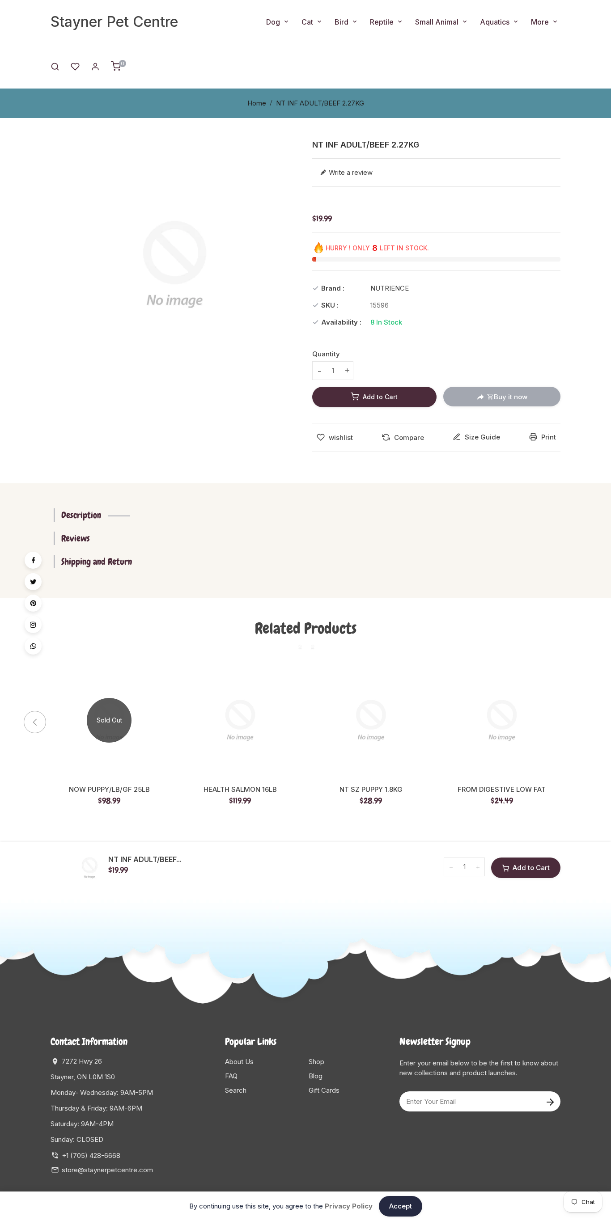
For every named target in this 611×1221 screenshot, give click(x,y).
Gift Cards (324, 1090)
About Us (239, 1061)
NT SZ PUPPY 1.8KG (371, 790)
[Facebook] (33, 560)
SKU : (330, 305)
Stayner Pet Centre (114, 21)
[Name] (550, 1101)
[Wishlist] (75, 66)
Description (81, 515)
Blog (315, 1076)
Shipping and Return (96, 561)
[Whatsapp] (33, 646)
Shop (316, 1061)
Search (235, 1090)
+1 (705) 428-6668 (91, 1155)
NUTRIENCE (389, 288)
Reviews (75, 538)
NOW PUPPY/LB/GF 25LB (109, 790)
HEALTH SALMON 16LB (240, 790)
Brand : (332, 288)
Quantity (326, 354)
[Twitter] (33, 581)
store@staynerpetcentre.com (107, 1170)
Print (547, 437)
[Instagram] (33, 624)
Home (256, 103)
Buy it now (510, 397)
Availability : (341, 322)
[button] (571, 722)
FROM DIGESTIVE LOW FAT (502, 790)
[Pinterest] (33, 603)
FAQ (231, 1076)
